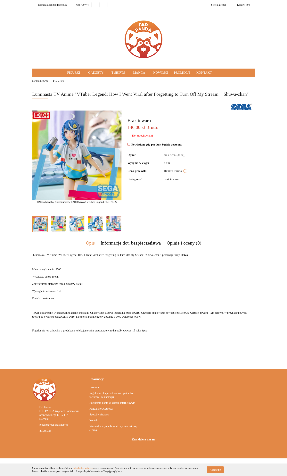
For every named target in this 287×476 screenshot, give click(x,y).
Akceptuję (215, 469)
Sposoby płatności (99, 414)
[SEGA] (241, 106)
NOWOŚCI (160, 72)
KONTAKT (204, 72)
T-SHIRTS (118, 72)
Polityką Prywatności (83, 468)
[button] (96, 379)
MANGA (139, 72)
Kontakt (93, 420)
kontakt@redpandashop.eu (53, 424)
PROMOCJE (182, 72)
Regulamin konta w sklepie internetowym (112, 402)
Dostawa (94, 387)
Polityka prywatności (101, 408)
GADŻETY (96, 72)
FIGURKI (74, 72)
